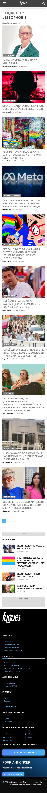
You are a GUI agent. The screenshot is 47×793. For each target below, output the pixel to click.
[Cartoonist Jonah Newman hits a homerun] (8, 589)
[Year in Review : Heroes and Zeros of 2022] (8, 577)
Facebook (9, 734)
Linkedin (9, 737)
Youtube (9, 740)
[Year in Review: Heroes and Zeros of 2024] (8, 548)
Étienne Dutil (6, 112)
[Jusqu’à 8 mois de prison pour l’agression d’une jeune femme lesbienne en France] (23, 434)
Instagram (30, 734)
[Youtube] (4, 740)
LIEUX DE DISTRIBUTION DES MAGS (19, 744)
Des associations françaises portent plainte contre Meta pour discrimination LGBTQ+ (22, 203)
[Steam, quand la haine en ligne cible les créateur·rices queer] (23, 87)
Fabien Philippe (7, 161)
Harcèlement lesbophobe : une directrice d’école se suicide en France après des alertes (23, 352)
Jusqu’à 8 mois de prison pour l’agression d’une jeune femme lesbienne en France (22, 456)
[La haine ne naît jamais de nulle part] (23, 41)
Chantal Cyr (6, 511)
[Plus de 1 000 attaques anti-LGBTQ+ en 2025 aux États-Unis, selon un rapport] (23, 133)
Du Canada (8, 393)
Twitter (29, 737)
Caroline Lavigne (7, 462)
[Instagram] (25, 734)
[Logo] (23, 3)
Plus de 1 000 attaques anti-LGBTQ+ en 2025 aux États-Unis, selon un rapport (22, 154)
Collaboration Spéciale (9, 66)
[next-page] (14, 521)
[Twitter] (25, 737)
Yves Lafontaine (7, 413)
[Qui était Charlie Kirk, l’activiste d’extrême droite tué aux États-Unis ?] (23, 282)
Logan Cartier (6, 261)
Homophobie (9, 101)
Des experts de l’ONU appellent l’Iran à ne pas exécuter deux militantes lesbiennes (23, 504)
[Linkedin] (4, 737)
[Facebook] (4, 734)
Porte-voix (9, 55)
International (10, 244)
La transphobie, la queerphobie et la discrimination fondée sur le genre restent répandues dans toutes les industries (23, 404)
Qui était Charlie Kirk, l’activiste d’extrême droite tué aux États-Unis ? (21, 303)
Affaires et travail (12, 195)
